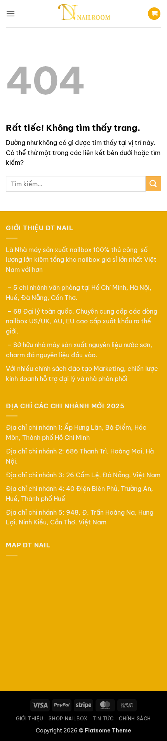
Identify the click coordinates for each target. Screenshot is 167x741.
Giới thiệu (29, 719)
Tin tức (103, 719)
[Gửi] (153, 183)
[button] (10, 13)
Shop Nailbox (68, 719)
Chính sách (135, 719)
